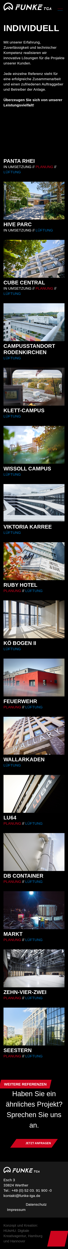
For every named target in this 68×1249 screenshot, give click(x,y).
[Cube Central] (34, 268)
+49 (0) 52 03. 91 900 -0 (32, 1190)
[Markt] (34, 916)
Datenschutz (36, 1204)
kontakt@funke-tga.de (21, 1196)
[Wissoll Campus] (34, 451)
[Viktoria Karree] (34, 509)
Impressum (16, 1210)
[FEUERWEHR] (34, 684)
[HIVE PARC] (34, 207)
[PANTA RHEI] (34, 146)
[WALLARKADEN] (34, 742)
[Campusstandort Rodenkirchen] (34, 332)
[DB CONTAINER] (34, 858)
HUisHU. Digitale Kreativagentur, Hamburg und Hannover (22, 1236)
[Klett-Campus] (34, 393)
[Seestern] (34, 1033)
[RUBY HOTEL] (34, 567)
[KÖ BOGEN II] (34, 626)
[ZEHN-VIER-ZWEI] (34, 975)
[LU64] (34, 800)
